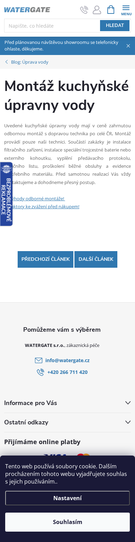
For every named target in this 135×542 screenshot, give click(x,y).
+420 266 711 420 (67, 372)
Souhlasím (67, 522)
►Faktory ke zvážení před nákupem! (41, 206)
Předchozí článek (45, 259)
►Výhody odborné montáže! (34, 198)
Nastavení (67, 498)
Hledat (115, 25)
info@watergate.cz (67, 360)
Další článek (96, 259)
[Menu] (126, 9)
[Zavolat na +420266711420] (84, 9)
